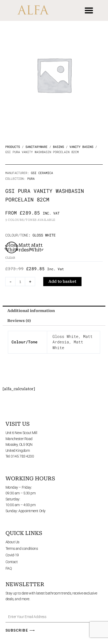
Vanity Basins (81, 147)
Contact (12, 562)
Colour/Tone (16, 235)
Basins (58, 147)
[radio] (11, 247)
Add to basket (62, 281)
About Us (12, 542)
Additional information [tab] (31, 310)
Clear (10, 257)
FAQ (9, 568)
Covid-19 (12, 555)
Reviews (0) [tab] (19, 320)
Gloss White (65, 336)
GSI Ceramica (42, 173)
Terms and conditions (22, 548)
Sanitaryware (36, 147)
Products (12, 147)
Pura (31, 178)
